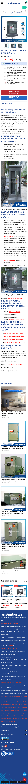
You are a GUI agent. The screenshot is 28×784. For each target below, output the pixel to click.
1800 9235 (14, 99)
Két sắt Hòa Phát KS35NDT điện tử (13, 333)
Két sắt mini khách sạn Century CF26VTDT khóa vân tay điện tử (7, 600)
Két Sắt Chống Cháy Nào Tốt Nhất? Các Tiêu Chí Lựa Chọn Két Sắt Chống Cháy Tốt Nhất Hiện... (13, 546)
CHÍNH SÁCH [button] (5, 730)
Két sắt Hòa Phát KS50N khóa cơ (13, 339)
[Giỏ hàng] (25, 3)
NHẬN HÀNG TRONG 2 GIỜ (11, 63)
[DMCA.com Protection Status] (5, 738)
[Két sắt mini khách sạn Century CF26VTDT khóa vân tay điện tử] (7, 591)
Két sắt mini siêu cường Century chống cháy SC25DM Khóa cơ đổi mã (21, 600)
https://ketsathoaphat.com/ (14, 364)
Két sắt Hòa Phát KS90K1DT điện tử (14, 336)
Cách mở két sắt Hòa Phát (15, 298)
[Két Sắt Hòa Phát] (11, 614)
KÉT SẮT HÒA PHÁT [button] (7, 734)
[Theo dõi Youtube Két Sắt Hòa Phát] (5, 746)
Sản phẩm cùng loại (9, 581)
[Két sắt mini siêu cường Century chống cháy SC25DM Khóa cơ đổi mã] (21, 591)
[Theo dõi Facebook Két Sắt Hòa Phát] (2, 746)
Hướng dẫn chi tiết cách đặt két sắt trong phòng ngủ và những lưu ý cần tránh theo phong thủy (12, 413)
